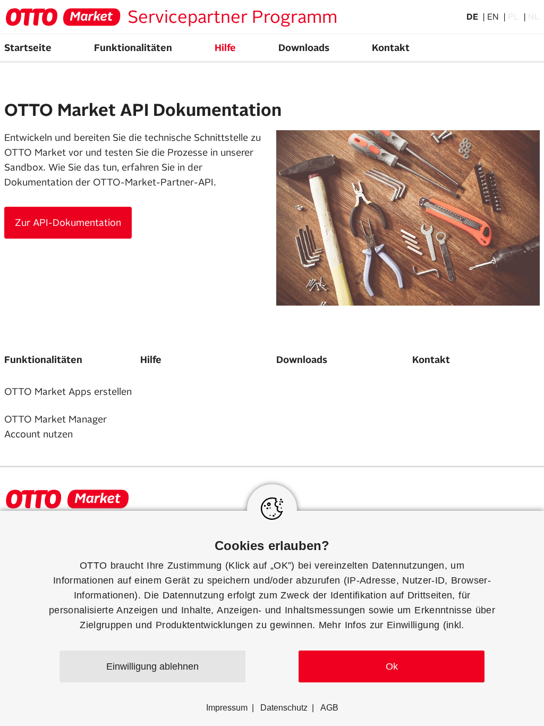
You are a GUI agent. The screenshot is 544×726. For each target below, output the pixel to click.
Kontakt (391, 48)
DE (473, 17)
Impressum (227, 707)
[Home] (67, 499)
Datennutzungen (408, 565)
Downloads (303, 48)
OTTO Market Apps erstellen (68, 391)
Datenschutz (284, 707)
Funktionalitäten (133, 48)
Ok (392, 666)
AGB (329, 707)
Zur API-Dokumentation (68, 222)
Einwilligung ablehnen (152, 666)
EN (494, 17)
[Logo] (62, 17)
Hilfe (225, 48)
